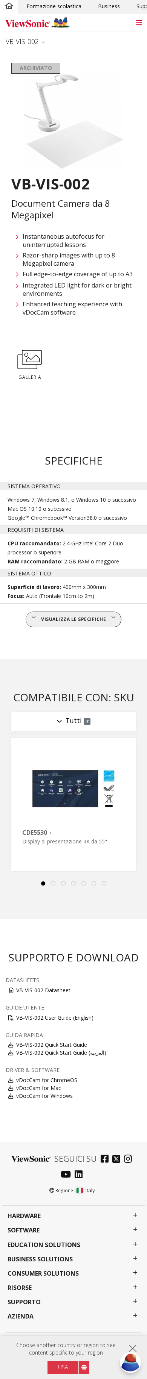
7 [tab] (104, 883)
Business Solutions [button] (40, 1259)
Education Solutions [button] (44, 1245)
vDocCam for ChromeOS (46, 1080)
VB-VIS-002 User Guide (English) (54, 1017)
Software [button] (24, 1230)
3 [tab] (63, 883)
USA (63, 1367)
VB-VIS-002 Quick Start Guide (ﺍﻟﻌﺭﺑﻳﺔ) (61, 1052)
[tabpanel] (73, 804)
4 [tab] (73, 883)
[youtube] (68, 1175)
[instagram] (130, 1159)
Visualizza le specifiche (73, 619)
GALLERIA (29, 377)
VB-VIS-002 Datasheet (43, 990)
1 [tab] (43, 883)
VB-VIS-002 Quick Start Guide (51, 1044)
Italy (90, 1190)
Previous (9, 804)
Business (109, 6)
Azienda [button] (21, 1316)
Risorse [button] (20, 1287)
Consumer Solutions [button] (43, 1273)
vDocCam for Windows (44, 1095)
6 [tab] (94, 883)
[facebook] (106, 1159)
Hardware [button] (24, 1216)
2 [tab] (53, 883)
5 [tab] (83, 883)
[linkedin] (80, 1175)
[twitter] (118, 1159)
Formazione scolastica (53, 6)
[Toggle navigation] (139, 22)
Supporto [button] (24, 1302)
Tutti (77, 720)
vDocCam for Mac (38, 1087)
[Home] (9, 6)
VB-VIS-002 (22, 41)
